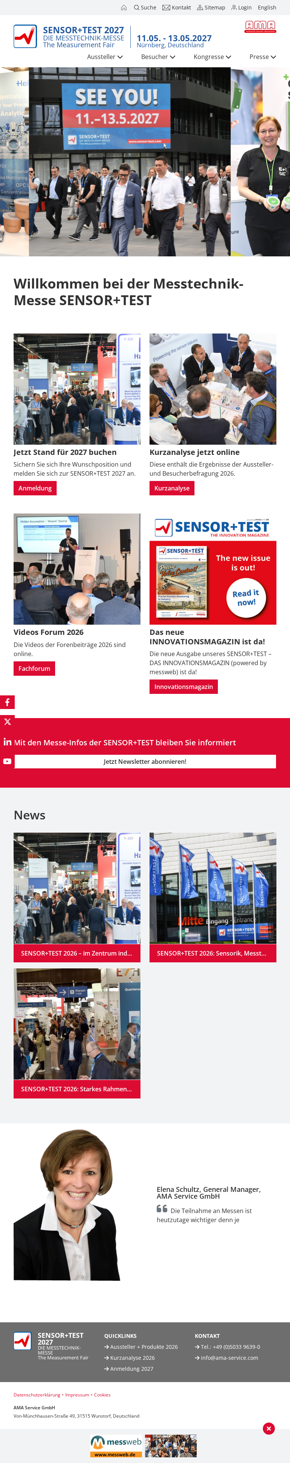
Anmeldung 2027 (131, 1368)
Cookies (102, 1395)
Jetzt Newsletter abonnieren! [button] (145, 761)
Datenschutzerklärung (37, 1395)
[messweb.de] (116, 1446)
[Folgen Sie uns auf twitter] (7, 722)
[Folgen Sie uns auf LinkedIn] (7, 741)
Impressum (77, 1395)
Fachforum (34, 668)
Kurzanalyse (172, 488)
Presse (259, 57)
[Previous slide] (8, 1220)
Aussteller (101, 57)
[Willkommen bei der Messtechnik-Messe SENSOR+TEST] (124, 7)
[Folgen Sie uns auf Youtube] (7, 761)
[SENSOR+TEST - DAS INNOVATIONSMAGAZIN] (171, 1446)
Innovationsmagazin (183, 687)
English (267, 7)
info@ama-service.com (229, 1357)
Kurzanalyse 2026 (132, 1357)
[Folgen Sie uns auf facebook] (7, 702)
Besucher (154, 57)
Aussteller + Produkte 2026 (143, 1346)
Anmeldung (35, 488)
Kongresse (209, 57)
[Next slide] (282, 1220)
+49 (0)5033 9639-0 (236, 1346)
